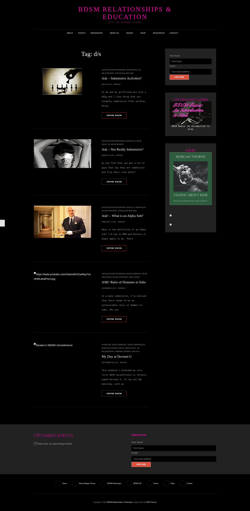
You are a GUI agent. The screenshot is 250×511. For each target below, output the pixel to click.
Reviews (127, 351)
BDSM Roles (132, 70)
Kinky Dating (134, 277)
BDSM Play (131, 141)
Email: (173, 66)
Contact (174, 33)
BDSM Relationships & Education (125, 12)
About (70, 33)
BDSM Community (134, 274)
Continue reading (116, 116)
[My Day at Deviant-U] (62, 357)
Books (129, 33)
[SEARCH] (183, 33)
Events (82, 33)
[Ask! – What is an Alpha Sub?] (62, 222)
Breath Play (130, 348)
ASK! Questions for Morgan (114, 70)
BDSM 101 (114, 33)
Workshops (96, 33)
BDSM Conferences (136, 345)
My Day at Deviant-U (117, 356)
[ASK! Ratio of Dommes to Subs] (62, 286)
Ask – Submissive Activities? (122, 78)
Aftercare (106, 345)
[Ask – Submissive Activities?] (62, 81)
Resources (159, 33)
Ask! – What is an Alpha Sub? (122, 216)
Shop (143, 33)
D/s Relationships (115, 144)
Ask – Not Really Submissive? (122, 149)
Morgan (116, 84)
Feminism (119, 351)
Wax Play (136, 351)
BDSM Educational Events (113, 348)
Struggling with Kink (124, 73)
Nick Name (175, 56)
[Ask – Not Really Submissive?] (62, 153)
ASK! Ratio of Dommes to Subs (124, 282)
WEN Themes (151, 502)
